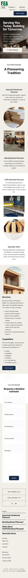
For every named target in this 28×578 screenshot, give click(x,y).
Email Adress (9, 426)
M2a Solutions (21, 571)
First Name (8, 402)
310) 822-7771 (16, 498)
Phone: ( (10, 498)
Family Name (9, 414)
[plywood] (14, 107)
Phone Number (9, 438)
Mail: (9, 492)
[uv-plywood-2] (14, 196)
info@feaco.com (15, 492)
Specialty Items (14, 247)
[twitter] (12, 503)
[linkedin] (15, 503)
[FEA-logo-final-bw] (4, 2)
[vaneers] (14, 220)
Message (7, 450)
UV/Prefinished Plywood (14, 180)
